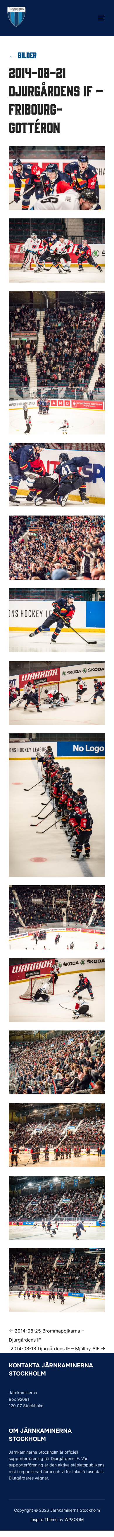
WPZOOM (74, 1519)
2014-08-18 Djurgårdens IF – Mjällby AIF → (58, 1348)
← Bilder (23, 54)
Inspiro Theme (44, 1519)
